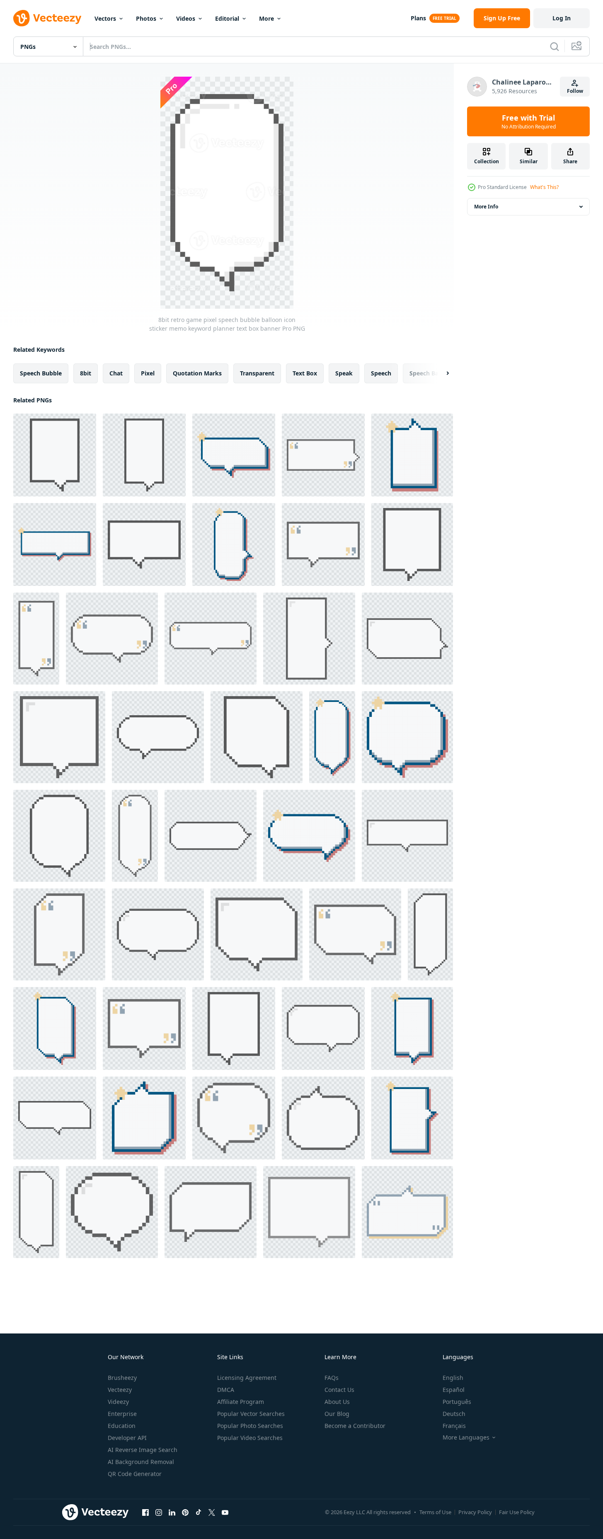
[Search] (554, 46)
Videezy (118, 1402)
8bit (85, 373)
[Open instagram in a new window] (158, 1512)
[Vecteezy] (47, 18)
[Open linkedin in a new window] (172, 1512)
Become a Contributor (355, 1426)
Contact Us (339, 1390)
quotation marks (197, 373)
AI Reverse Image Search (142, 1450)
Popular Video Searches (250, 1438)
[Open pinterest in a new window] (185, 1512)
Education (122, 1426)
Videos (185, 18)
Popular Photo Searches (250, 1426)
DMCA (225, 1390)
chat (116, 373)
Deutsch (454, 1414)
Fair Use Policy (517, 1512)
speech (381, 373)
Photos (146, 18)
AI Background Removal (141, 1462)
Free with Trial (528, 121)
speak (344, 373)
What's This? (544, 187)
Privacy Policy (475, 1512)
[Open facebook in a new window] (145, 1512)
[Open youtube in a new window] (225, 1512)
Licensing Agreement (246, 1378)
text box (305, 373)
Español (454, 1390)
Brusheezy (122, 1378)
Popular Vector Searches (251, 1414)
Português (457, 1402)
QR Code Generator (135, 1474)
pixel (148, 373)
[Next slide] (440, 373)
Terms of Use (435, 1512)
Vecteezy (120, 1390)
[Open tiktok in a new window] (198, 1512)
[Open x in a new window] (211, 1512)
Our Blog (337, 1414)
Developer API (127, 1438)
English (453, 1378)
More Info (486, 206)
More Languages (466, 1437)
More (266, 18)
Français (454, 1426)
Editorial (227, 18)
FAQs (332, 1378)
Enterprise (122, 1414)
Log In (561, 18)
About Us (337, 1402)
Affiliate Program (240, 1402)
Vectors (105, 18)
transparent (257, 373)
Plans (418, 18)
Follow (575, 90)
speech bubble (41, 373)
